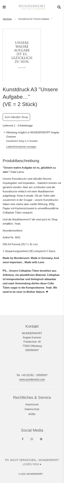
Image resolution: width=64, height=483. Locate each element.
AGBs (32, 414)
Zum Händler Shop (16, 117)
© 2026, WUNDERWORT (30, 474)
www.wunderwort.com (32, 379)
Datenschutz (32, 409)
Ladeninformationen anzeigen (21, 146)
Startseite (7, 19)
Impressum (32, 404)
